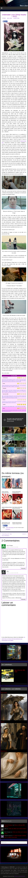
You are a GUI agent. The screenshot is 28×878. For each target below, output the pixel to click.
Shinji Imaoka (11, 527)
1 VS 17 (24, 534)
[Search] (25, 843)
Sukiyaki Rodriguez (8, 825)
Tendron (2, 721)
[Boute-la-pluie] (14, 719)
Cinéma (15, 18)
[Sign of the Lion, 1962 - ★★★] (7, 681)
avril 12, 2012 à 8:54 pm (12, 572)
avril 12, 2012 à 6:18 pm (12, 547)
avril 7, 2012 (9, 18)
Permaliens (8, 529)
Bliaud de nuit (4, 751)
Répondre (23, 568)
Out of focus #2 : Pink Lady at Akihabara (7, 534)
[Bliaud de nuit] (14, 778)
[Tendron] (14, 749)
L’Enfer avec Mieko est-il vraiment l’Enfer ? (17, 828)
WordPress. (22, 876)
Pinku (18, 18)
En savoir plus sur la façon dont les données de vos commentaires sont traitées (13, 639)
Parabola (16, 876)
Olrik (5, 18)
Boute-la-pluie (4, 692)
